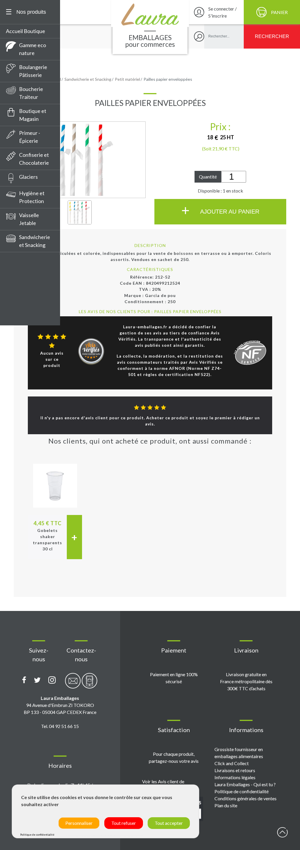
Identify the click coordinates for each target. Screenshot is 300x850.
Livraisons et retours (234, 770)
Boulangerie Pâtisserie (33, 71)
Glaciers (28, 177)
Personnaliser (79, 823)
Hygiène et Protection (32, 197)
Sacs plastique (25, 325)
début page (282, 832)
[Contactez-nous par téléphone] (89, 684)
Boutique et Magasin (32, 115)
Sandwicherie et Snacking (34, 241)
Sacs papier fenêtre (31, 266)
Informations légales (234, 777)
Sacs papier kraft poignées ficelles (28, 281)
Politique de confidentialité (241, 791)
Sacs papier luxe (27, 295)
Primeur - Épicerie (29, 137)
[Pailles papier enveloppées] (80, 212)
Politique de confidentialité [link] (37, 834)
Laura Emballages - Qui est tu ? (245, 784)
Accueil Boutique (25, 31)
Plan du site (225, 805)
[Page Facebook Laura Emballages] (24, 680)
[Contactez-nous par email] (73, 684)
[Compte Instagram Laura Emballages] (52, 680)
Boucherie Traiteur (31, 93)
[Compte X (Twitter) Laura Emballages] (37, 680)
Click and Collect (231, 763)
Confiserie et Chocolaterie (34, 159)
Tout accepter (169, 823)
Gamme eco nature (32, 49)
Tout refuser (123, 823)
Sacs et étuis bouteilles (23, 310)
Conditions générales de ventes (245, 798)
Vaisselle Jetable (29, 219)
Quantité (208, 176)
